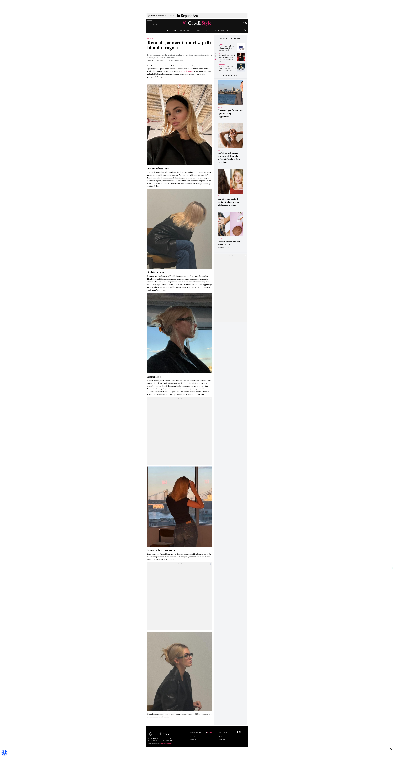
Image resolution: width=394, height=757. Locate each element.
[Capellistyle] (197, 23)
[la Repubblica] (187, 15)
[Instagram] (246, 23)
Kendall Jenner (187, 71)
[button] (215, 53)
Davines (221, 63)
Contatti (192, 737)
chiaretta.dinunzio (155, 60)
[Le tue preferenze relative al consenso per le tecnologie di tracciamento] (392, 568)
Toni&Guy (222, 44)
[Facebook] (237, 732)
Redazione (193, 739)
